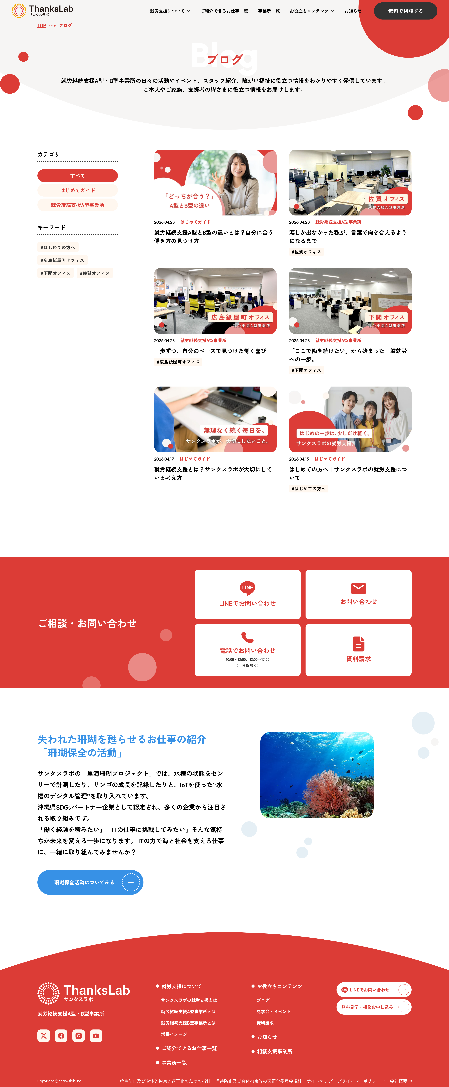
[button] (170, 10)
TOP (41, 25)
